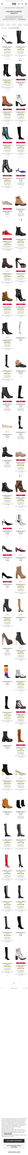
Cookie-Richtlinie (8, 1133)
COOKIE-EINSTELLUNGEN (14, 1152)
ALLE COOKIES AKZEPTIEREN (14, 1140)
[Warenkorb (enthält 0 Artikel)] (25, 3)
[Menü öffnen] (2, 3)
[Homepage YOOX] (14, 4)
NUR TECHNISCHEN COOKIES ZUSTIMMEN (14, 1146)
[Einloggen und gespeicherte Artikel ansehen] (22, 3)
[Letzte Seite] (26, 988)
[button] (14, 983)
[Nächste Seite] (24, 988)
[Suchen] (18, 3)
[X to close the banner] (26, 1118)
